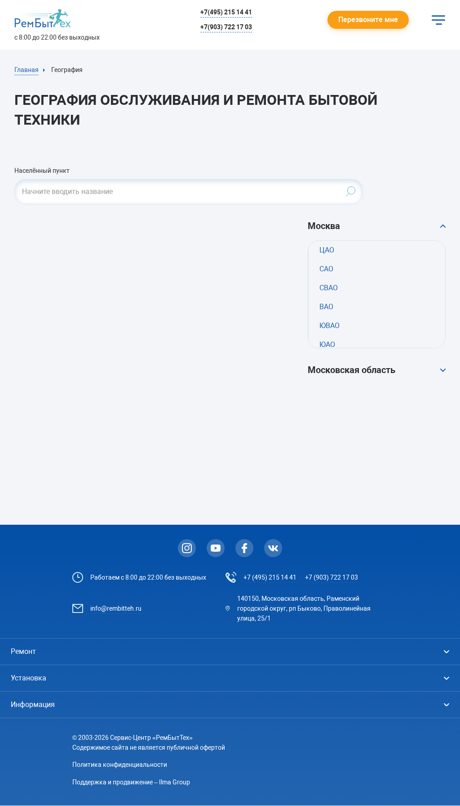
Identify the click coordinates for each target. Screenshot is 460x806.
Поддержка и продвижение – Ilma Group (131, 782)
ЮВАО (329, 325)
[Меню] (438, 20)
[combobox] (188, 191)
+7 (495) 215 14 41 (269, 577)
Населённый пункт (42, 170)
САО (326, 269)
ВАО (326, 306)
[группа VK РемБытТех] (273, 548)
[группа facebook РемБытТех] (244, 548)
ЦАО (326, 250)
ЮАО (327, 344)
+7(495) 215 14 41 (226, 12)
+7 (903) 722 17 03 (331, 577)
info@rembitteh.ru (116, 608)
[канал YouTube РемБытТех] (216, 548)
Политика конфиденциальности (119, 764)
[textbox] (188, 191)
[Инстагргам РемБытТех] (187, 548)
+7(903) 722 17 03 (226, 27)
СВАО (328, 288)
